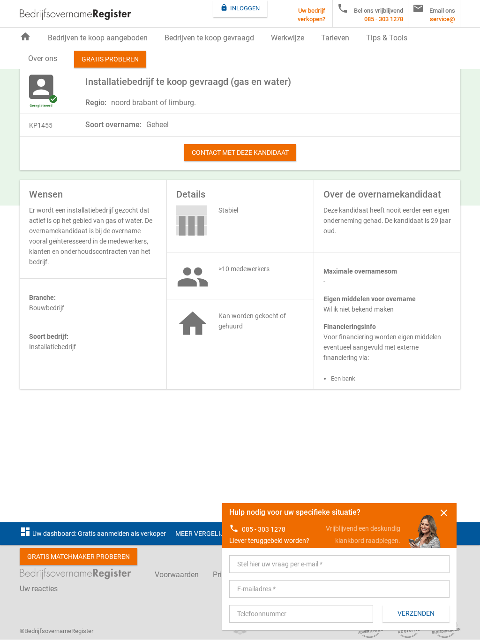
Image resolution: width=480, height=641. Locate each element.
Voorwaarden (177, 574)
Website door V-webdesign (240, 631)
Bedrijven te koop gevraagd (209, 37)
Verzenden (416, 613)
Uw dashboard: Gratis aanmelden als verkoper (93, 533)
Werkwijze (287, 37)
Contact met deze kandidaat (240, 152)
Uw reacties (39, 588)
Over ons (42, 58)
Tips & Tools (386, 37)
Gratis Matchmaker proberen (78, 556)
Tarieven (335, 37)
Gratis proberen (110, 59)
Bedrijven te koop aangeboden (98, 37)
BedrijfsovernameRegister (75, 14)
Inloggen (240, 8)
